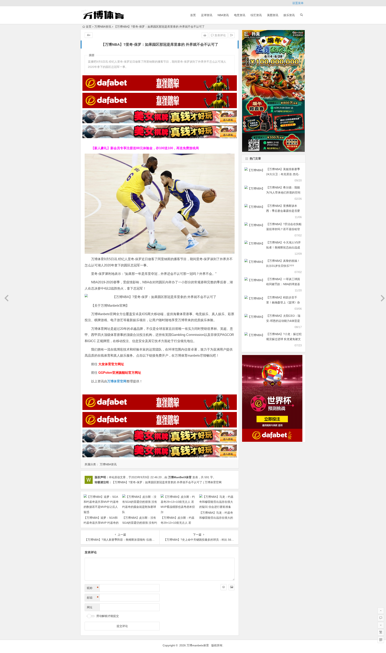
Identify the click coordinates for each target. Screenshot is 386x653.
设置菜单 (298, 3)
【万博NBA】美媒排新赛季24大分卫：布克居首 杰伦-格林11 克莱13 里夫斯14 (283, 174)
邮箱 (93, 597)
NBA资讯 (223, 15)
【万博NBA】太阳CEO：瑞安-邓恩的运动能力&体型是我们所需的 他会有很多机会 (283, 320)
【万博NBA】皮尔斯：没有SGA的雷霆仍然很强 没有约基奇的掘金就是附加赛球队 (139, 522)
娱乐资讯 (289, 15)
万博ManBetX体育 (180, 477)
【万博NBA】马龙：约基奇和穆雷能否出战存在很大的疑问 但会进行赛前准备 (216, 517)
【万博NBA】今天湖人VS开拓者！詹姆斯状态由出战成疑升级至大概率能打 (283, 247)
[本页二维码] (381, 639)
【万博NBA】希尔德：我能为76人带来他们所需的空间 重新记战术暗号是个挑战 (283, 192)
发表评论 (220, 35)
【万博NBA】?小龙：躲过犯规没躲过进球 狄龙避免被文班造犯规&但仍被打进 (284, 339)
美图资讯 (272, 15)
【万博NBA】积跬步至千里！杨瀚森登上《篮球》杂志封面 (283, 302)
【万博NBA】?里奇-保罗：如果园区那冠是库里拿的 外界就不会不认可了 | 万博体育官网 (167, 482)
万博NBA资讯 (102, 26)
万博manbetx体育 (198, 645)
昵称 (93, 588)
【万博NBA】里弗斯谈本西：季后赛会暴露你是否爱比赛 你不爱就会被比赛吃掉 (283, 210)
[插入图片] (232, 587)
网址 (89, 607)
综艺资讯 (256, 15)
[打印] (205, 35)
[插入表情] (224, 587)
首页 (193, 15)
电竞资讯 (239, 15)
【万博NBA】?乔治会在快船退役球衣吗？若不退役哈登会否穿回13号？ (284, 229)
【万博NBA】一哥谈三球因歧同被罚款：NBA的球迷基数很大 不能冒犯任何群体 (283, 284)
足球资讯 (206, 15)
